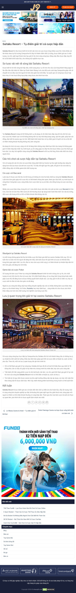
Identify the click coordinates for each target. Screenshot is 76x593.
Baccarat (66, 189)
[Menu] (2, 7)
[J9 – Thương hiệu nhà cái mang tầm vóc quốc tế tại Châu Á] (35, 7)
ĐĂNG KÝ (52, 7)
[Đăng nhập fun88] (56, 28)
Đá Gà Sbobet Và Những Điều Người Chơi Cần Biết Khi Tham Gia (24, 516)
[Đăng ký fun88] (38, 460)
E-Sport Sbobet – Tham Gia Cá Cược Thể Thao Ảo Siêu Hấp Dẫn (25, 512)
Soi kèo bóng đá (9, 541)
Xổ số (5, 549)
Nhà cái (6, 534)
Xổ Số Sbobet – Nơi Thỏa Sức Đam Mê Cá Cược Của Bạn (22, 519)
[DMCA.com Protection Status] (49, 589)
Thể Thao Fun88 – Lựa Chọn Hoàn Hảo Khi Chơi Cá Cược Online (24, 508)
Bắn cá (6, 556)
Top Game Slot (8, 545)
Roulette (30, 288)
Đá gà (5, 552)
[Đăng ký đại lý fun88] (19, 16)
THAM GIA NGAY (68, 7)
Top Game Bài (8, 538)
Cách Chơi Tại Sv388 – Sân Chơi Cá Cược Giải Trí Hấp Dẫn (22, 523)
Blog (4, 41)
